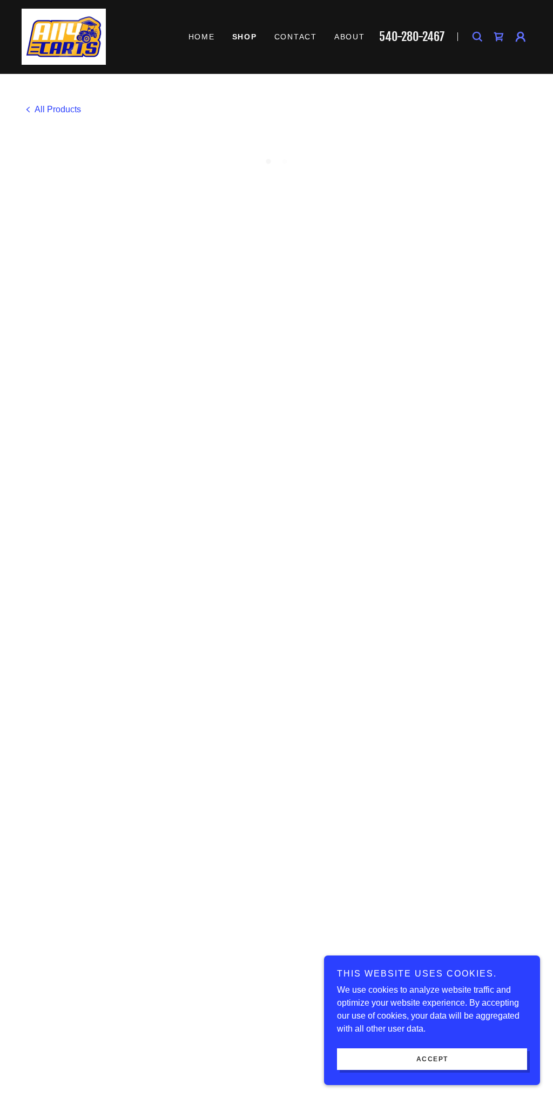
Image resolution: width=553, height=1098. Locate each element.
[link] (64, 35)
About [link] (349, 36)
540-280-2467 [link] (411, 36)
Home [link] (201, 36)
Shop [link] (244, 36)
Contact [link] (295, 36)
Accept (432, 1059)
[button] (499, 37)
